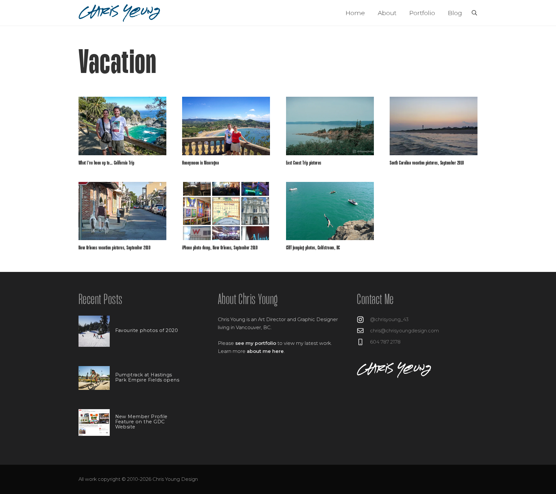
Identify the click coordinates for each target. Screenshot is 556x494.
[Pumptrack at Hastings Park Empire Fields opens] (94, 378)
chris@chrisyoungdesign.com (404, 331)
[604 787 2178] (363, 342)
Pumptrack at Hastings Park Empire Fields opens (147, 377)
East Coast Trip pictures (303, 163)
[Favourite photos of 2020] (94, 331)
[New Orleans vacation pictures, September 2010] (122, 211)
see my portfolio (255, 343)
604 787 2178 (385, 342)
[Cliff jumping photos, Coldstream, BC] (330, 211)
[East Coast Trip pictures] (330, 126)
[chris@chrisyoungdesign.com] (363, 331)
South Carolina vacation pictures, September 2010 (427, 163)
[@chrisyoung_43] (363, 319)
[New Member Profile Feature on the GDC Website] (94, 422)
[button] (474, 13)
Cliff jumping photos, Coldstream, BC (313, 248)
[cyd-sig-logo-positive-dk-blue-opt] (120, 13)
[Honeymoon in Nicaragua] (226, 126)
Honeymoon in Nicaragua (200, 163)
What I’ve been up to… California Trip (106, 163)
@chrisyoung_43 (389, 319)
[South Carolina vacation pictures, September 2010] (433, 126)
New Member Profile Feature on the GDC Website (141, 422)
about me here (265, 351)
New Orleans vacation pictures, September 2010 (114, 248)
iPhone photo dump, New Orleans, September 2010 (219, 248)
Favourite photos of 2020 (146, 330)
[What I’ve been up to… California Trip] (122, 126)
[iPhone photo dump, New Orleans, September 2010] (226, 211)
